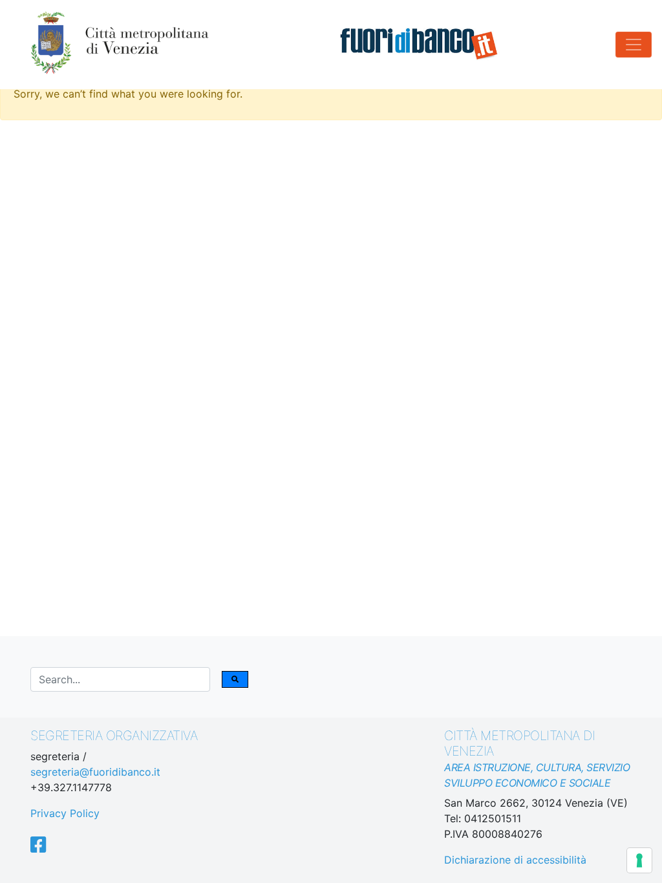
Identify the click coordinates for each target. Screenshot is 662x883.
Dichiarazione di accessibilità (515, 859)
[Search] (235, 679)
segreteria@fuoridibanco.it (95, 771)
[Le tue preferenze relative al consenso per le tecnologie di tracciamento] (639, 860)
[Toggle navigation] (633, 45)
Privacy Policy (65, 813)
